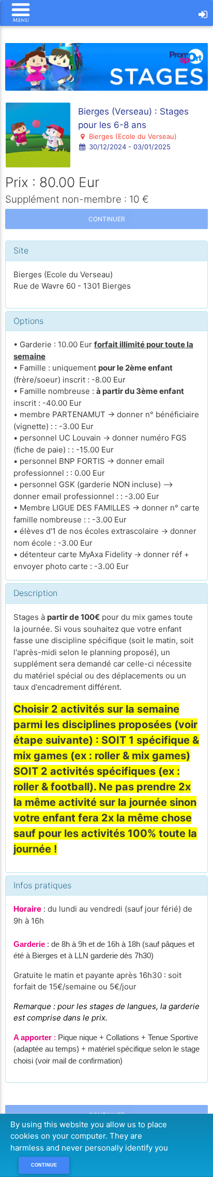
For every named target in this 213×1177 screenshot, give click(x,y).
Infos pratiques (42, 885)
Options (28, 321)
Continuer (106, 219)
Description (35, 593)
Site (20, 250)
